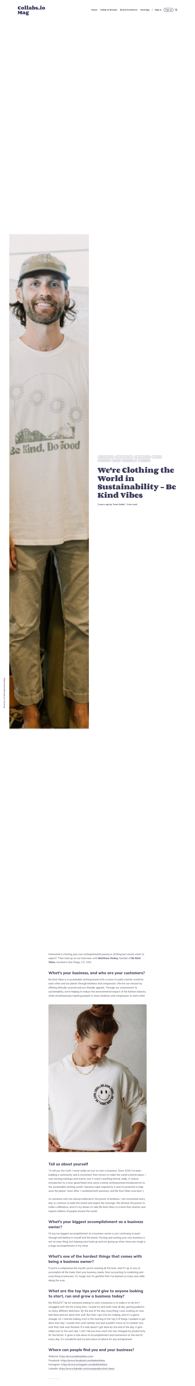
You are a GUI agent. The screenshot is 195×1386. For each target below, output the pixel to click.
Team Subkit (118, 504)
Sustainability (129, 460)
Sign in (158, 10)
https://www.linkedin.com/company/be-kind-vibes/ (86, 1368)
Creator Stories (106, 457)
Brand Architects (128, 10)
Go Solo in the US (124, 457)
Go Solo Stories (142, 457)
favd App (145, 10)
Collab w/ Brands (108, 10)
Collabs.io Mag (31, 10)
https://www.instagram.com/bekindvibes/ (84, 1364)
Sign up (168, 10)
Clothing (157, 457)
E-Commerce (144, 460)
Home (94, 10)
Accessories (104, 460)
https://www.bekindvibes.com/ (76, 1356)
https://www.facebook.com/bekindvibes (83, 1360)
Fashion (116, 460)
